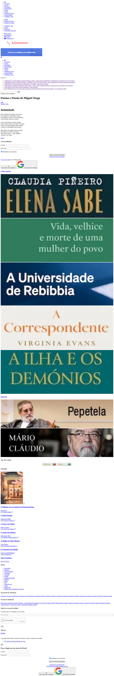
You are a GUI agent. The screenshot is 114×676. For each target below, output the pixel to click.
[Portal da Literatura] (14, 44)
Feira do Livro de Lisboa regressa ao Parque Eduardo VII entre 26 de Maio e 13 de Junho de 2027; (35, 88)
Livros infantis (8, 15)
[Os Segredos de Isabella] (9, 546)
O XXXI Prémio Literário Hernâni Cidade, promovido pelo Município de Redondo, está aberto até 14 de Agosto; (39, 81)
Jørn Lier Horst (5, 561)
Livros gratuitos (8, 571)
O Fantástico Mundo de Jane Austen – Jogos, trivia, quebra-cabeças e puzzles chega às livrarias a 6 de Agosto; (38, 85)
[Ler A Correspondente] (57, 349)
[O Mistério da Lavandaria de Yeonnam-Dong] (13, 503)
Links (5, 586)
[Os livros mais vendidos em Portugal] (49, 465)
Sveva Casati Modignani (8, 553)
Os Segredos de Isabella (9, 549)
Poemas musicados (9, 578)
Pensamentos (8, 8)
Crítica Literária (6, 171)
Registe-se (7, 29)
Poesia (6, 10)
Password (3, 148)
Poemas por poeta (9, 23)
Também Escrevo (9, 13)
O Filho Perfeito (6, 515)
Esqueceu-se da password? (57, 156)
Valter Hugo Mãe (5, 536)
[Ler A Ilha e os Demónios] (57, 393)
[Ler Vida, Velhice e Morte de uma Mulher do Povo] (57, 261)
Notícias (6, 579)
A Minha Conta (8, 16)
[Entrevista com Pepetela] (57, 427)
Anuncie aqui (8, 584)
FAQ (5, 582)
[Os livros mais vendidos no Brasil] (64, 465)
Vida (2, 102)
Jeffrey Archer (5, 527)
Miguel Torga (4, 104)
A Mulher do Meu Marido (10, 541)
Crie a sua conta (5, 159)
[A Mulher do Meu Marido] (10, 537)
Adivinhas (7, 573)
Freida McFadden (6, 519)
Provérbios (7, 7)
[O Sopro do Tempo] (8, 520)
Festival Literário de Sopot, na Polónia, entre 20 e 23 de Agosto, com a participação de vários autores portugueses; (39, 82)
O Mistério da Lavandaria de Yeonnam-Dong (17, 507)
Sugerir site (7, 587)
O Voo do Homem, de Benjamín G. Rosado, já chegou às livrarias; (26, 84)
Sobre (6, 581)
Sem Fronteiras (6, 558)
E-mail (2, 145)
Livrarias (6, 574)
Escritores (7, 4)
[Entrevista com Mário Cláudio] (57, 456)
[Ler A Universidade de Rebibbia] (57, 305)
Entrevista (4, 397)
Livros (6, 5)
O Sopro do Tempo (8, 524)
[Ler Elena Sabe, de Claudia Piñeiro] (57, 217)
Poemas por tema (9, 21)
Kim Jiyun (4, 510)
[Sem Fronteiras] (6, 554)
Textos (6, 12)
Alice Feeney (4, 544)
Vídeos (6, 576)
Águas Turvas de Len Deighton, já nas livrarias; (21, 87)
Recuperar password (10, 30)
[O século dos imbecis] (8, 529)
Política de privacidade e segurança (14, 589)
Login (6, 27)
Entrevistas (7, 568)
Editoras (6, 570)
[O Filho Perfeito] (7, 512)
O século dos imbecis (8, 532)
